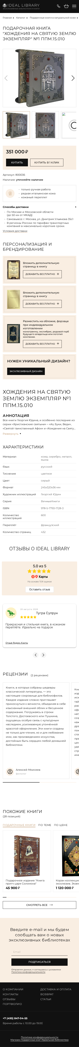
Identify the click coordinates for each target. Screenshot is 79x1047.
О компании (13, 989)
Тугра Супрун (47, 613)
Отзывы (9, 999)
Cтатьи (45, 999)
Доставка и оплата (55, 989)
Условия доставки (15, 231)
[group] (39, 78)
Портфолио (12, 1004)
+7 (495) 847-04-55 (15, 1018)
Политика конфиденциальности (28, 972)
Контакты (11, 994)
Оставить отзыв (39, 589)
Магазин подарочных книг (25, 1040)
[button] (73, 78)
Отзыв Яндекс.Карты (17, 642)
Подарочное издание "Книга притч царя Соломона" (25, 882)
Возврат (46, 994)
